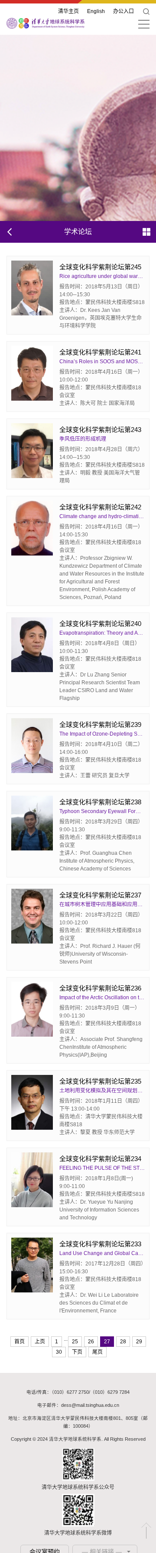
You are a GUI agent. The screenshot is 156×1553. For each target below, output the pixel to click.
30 (59, 1352)
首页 (19, 1342)
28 (123, 1342)
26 (91, 1342)
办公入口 (123, 11)
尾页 (97, 1352)
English (96, 11)
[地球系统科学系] (45, 23)
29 (139, 1342)
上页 (40, 1342)
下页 (77, 1352)
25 (75, 1342)
